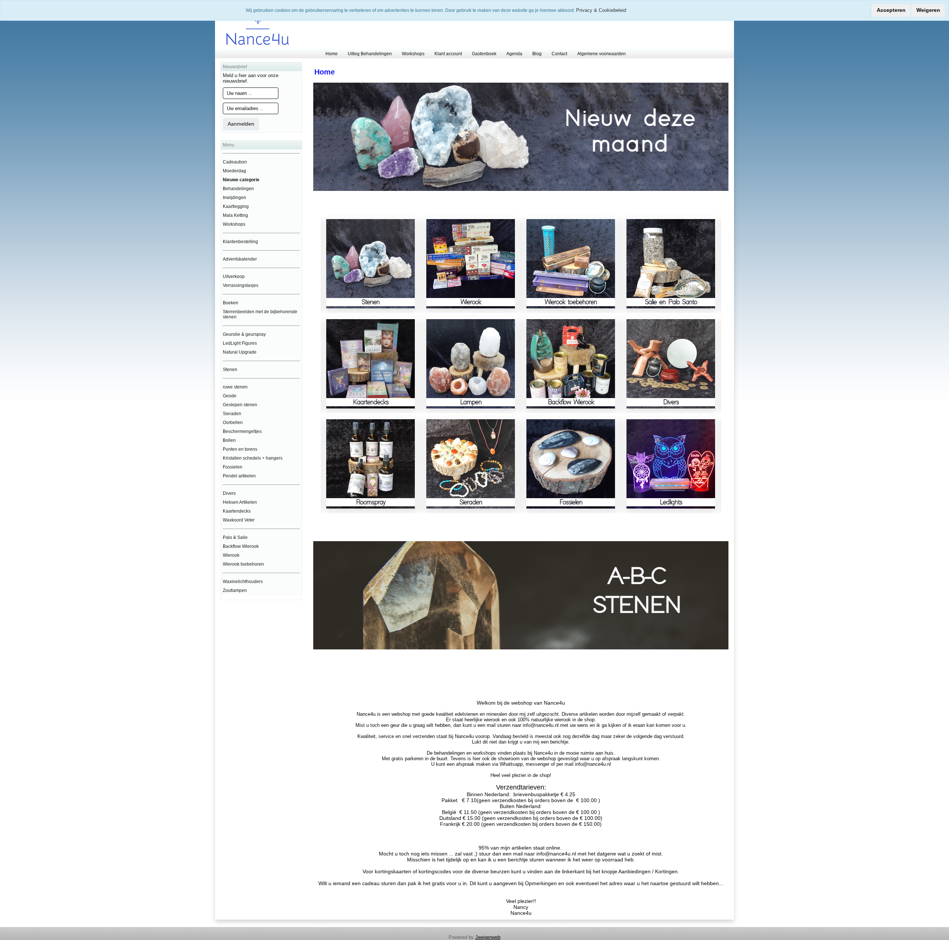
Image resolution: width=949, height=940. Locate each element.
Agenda (514, 53)
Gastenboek (484, 53)
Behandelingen (238, 188)
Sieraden (232, 413)
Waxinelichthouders (243, 581)
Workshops (413, 53)
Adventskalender (240, 259)
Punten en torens (240, 449)
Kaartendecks (237, 511)
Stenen (230, 369)
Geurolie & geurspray (244, 334)
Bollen (229, 440)
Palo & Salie (235, 537)
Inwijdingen (234, 197)
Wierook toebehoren (243, 564)
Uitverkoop (234, 276)
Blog (537, 53)
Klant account (448, 53)
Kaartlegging (236, 206)
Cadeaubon (235, 162)
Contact (559, 53)
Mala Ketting (235, 215)
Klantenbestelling (240, 241)
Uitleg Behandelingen (370, 53)
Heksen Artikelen (240, 502)
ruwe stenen (235, 387)
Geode (230, 395)
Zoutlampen (235, 590)
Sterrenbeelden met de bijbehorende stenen (260, 314)
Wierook (231, 555)
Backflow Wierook (241, 546)
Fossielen (232, 467)
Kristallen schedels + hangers (252, 458)
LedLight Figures (240, 343)
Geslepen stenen (240, 404)
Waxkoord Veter (239, 520)
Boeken (230, 302)
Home (331, 53)
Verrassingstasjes (240, 285)
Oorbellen (233, 422)
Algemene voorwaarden (601, 53)
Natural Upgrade (240, 352)
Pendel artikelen (239, 476)
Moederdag (234, 170)
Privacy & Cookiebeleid (601, 10)
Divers (229, 493)
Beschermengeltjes (242, 431)
